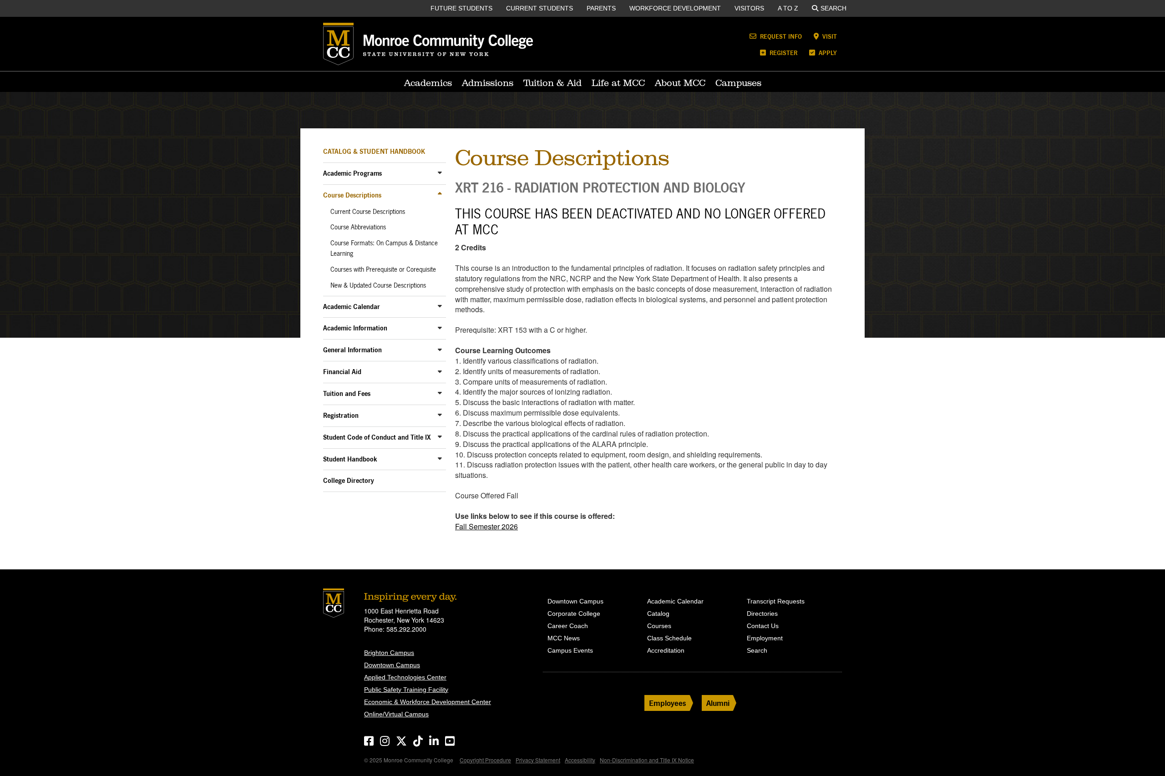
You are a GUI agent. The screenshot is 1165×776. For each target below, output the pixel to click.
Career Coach (567, 625)
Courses (659, 625)
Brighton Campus (389, 652)
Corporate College (573, 613)
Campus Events (570, 650)
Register (782, 52)
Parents (601, 8)
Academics (428, 82)
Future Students (461, 8)
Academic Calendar (351, 306)
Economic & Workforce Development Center (427, 701)
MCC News (563, 638)
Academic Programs (352, 173)
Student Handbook (350, 459)
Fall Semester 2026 (486, 526)
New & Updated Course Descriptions (378, 285)
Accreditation (665, 650)
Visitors (749, 8)
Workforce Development (675, 8)
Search (833, 8)
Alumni (717, 703)
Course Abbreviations (358, 227)
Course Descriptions (352, 195)
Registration (341, 415)
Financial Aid (342, 371)
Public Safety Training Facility (406, 689)
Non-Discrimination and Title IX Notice (647, 760)
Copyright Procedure (485, 760)
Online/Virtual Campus (396, 714)
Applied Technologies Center (405, 677)
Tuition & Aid (552, 82)
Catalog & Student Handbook (374, 151)
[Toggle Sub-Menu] (440, 173)
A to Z (788, 8)
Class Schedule (669, 638)
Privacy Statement (538, 760)
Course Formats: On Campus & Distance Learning (384, 248)
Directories (762, 613)
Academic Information (355, 328)
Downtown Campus (392, 665)
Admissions (487, 82)
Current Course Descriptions (367, 212)
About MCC (680, 82)
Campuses (738, 82)
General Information (352, 349)
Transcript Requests (776, 601)
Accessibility (580, 760)
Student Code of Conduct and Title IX (377, 437)
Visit (829, 36)
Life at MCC (618, 82)
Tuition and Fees (346, 393)
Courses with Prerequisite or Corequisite (383, 269)
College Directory (348, 480)
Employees (667, 703)
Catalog (658, 613)
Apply (827, 52)
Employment (765, 638)
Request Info (780, 36)
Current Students (539, 8)
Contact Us (763, 625)
